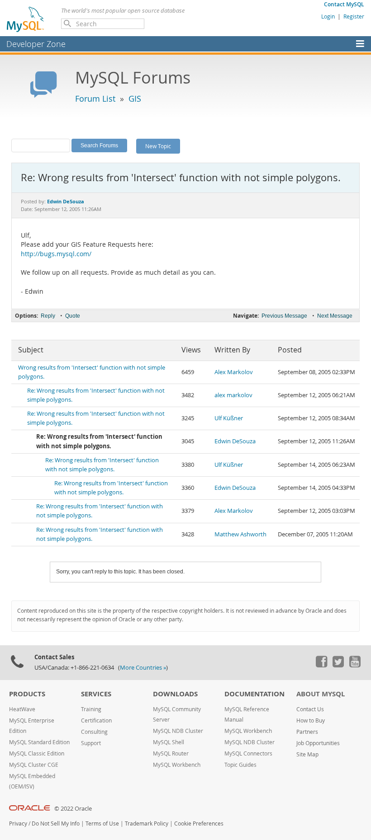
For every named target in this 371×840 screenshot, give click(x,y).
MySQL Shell (168, 742)
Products (27, 694)
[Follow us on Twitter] (338, 665)
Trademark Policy (146, 823)
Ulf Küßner (228, 418)
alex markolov (233, 395)
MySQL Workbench (176, 764)
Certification (96, 720)
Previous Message (284, 316)
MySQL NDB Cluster (178, 730)
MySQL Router (171, 753)
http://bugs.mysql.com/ (56, 254)
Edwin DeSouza (235, 441)
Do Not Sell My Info (56, 823)
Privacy (18, 823)
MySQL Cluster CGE (33, 764)
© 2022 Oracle (73, 808)
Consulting (94, 731)
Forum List (95, 98)
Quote (72, 316)
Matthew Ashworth (240, 534)
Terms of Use (102, 823)
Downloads (175, 694)
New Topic (158, 146)
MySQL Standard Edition (39, 742)
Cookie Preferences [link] (199, 823)
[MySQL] (25, 19)
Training (91, 709)
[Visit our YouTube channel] (354, 665)
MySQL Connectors (248, 753)
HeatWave (22, 709)
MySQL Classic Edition (36, 753)
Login (328, 16)
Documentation (254, 694)
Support (91, 743)
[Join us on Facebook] (321, 665)
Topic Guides (240, 764)
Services (96, 694)
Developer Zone (36, 43)
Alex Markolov (233, 372)
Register (353, 16)
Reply (48, 316)
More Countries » (143, 667)
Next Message (334, 316)
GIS (134, 98)
